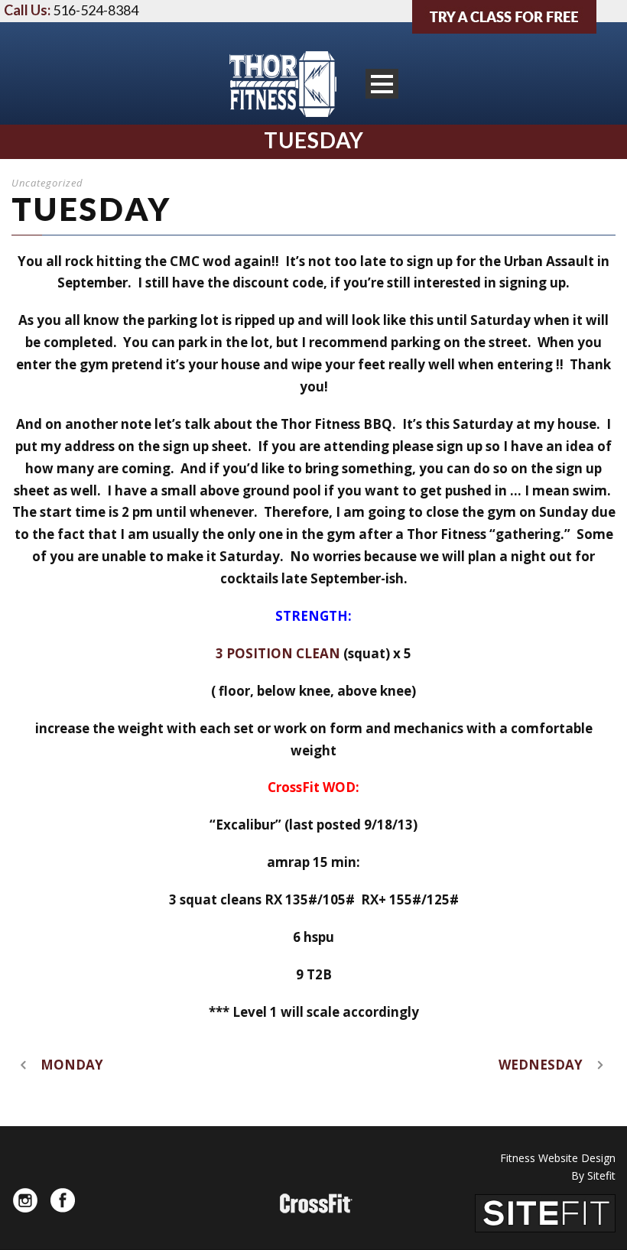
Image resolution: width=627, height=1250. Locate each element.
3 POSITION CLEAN (279, 653)
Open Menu (381, 84)
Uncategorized (47, 183)
